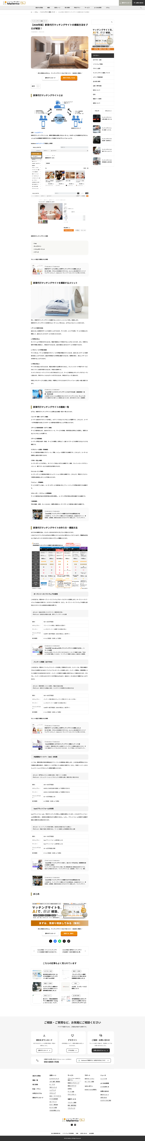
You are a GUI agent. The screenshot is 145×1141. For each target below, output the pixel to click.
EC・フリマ (52, 1084)
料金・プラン (36, 1089)
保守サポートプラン (89, 1079)
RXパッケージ (40, 143)
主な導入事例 (76, 995)
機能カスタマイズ (72, 1086)
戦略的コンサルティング (73, 1083)
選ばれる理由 (39, 8)
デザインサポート (72, 1094)
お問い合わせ (103, 1097)
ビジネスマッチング (54, 1079)
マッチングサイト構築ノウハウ (39, 21)
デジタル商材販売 (53, 1099)
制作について (47, 995)
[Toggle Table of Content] (37, 86)
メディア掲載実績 (98, 77)
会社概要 (91, 1133)
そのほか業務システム (54, 1110)
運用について (96, 103)
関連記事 (97, 110)
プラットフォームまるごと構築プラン (74, 1079)
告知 (75, 983)
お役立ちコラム (37, 1093)
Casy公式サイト (39, 132)
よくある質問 (97, 8)
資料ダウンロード (50, 78)
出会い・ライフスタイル (55, 1096)
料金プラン (77, 8)
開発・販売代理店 (72, 1105)
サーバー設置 (71, 1091)
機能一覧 (35, 1080)
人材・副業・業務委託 (54, 1081)
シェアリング (52, 1090)
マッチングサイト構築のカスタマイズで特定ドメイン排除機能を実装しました (50, 988)
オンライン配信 (53, 1107)
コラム (108, 8)
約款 (77, 1133)
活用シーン (57, 8)
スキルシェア (52, 1093)
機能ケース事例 (76, 971)
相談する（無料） (69, 933)
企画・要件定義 (97, 86)
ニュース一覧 (103, 1079)
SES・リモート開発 (89, 1081)
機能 (48, 8)
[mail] (75, 1125)
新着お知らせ (108, 110)
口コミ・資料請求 (53, 1105)
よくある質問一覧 (104, 1087)
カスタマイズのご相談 (105, 1100)
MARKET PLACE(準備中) (91, 1089)
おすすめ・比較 (48, 971)
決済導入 (70, 1089)
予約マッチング (53, 1087)
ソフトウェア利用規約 (68, 1133)
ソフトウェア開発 (98, 64)
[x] (72, 1125)
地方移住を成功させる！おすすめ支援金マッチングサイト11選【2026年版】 (50, 976)
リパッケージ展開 (72, 1102)
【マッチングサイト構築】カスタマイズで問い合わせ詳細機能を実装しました (79, 976)
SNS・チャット (53, 1102)
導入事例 (67, 8)
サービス (87, 8)
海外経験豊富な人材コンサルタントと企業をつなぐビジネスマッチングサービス (79, 1001)
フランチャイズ (71, 1108)
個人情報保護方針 (55, 1133)
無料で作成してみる (69, 78)
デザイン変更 (96, 68)
